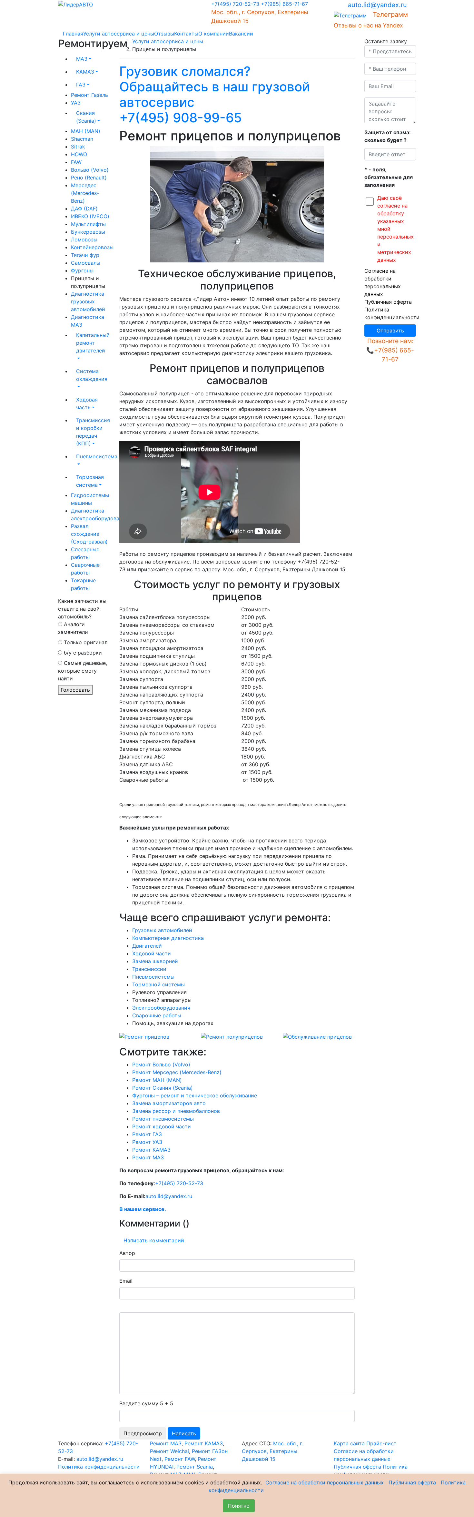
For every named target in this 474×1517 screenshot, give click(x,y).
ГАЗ (80, 84)
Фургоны (82, 270)
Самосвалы (85, 263)
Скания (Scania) (86, 117)
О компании (213, 33)
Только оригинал (84, 642)
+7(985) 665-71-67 (284, 4)
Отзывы (164, 33)
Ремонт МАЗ (148, 1157)
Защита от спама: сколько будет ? (387, 136)
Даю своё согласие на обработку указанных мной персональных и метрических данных (395, 229)
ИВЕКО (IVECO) (90, 216)
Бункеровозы (88, 232)
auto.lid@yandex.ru (377, 5)
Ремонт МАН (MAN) (157, 1080)
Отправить (390, 330)
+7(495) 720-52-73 (235, 4)
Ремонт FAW (179, 1459)
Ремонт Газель (89, 95)
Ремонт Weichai (169, 1451)
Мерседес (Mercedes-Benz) (85, 193)
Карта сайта (349, 1443)
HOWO (79, 154)
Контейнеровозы (92, 247)
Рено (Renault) (89, 177)
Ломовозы (84, 239)
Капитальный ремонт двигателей (93, 343)
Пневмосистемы (153, 976)
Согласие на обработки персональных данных (324, 1482)
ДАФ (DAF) (84, 208)
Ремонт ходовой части (161, 1126)
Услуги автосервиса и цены (118, 33)
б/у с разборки (82, 652)
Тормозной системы (158, 984)
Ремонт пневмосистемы (163, 1118)
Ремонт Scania (194, 1466)
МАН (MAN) (85, 131)
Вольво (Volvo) (90, 170)
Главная (73, 33)
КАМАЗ (85, 71)
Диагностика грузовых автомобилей (88, 301)
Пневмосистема (93, 456)
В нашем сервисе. (142, 1209)
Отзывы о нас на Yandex (368, 25)
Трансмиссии (149, 969)
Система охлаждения (91, 375)
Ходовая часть (87, 403)
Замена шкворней (155, 961)
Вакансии (241, 33)
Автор (127, 1253)
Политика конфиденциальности (99, 1466)
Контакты (186, 33)
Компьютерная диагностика (168, 938)
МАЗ (81, 59)
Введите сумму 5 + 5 (146, 1403)
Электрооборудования (161, 1007)
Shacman (82, 139)
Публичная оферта (388, 302)
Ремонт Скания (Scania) (162, 1087)
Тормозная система (90, 481)
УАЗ (76, 102)
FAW (76, 162)
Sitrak (78, 146)
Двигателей (147, 945)
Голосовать (75, 690)
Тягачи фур (85, 255)
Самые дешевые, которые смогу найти (82, 671)
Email (126, 1281)
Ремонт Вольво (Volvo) (161, 1064)
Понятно (239, 1505)
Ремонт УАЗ (147, 1142)
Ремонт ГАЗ (147, 1134)
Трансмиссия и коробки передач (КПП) (93, 432)
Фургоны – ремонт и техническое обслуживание (194, 1095)
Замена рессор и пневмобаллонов (176, 1111)
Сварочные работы (156, 1015)
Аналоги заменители (73, 628)
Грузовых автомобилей (162, 930)
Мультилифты (88, 224)
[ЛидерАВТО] (75, 4)
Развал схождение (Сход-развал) (89, 534)
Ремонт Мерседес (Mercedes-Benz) (177, 1072)
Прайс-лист (381, 1443)
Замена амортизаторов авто (169, 1103)
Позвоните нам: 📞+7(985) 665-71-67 (390, 350)
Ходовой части (151, 953)
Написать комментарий (153, 1240)
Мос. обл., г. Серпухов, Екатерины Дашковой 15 (272, 1451)
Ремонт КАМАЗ (151, 1149)
